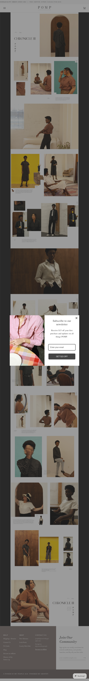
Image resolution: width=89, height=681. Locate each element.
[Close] (76, 318)
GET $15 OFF (62, 356)
